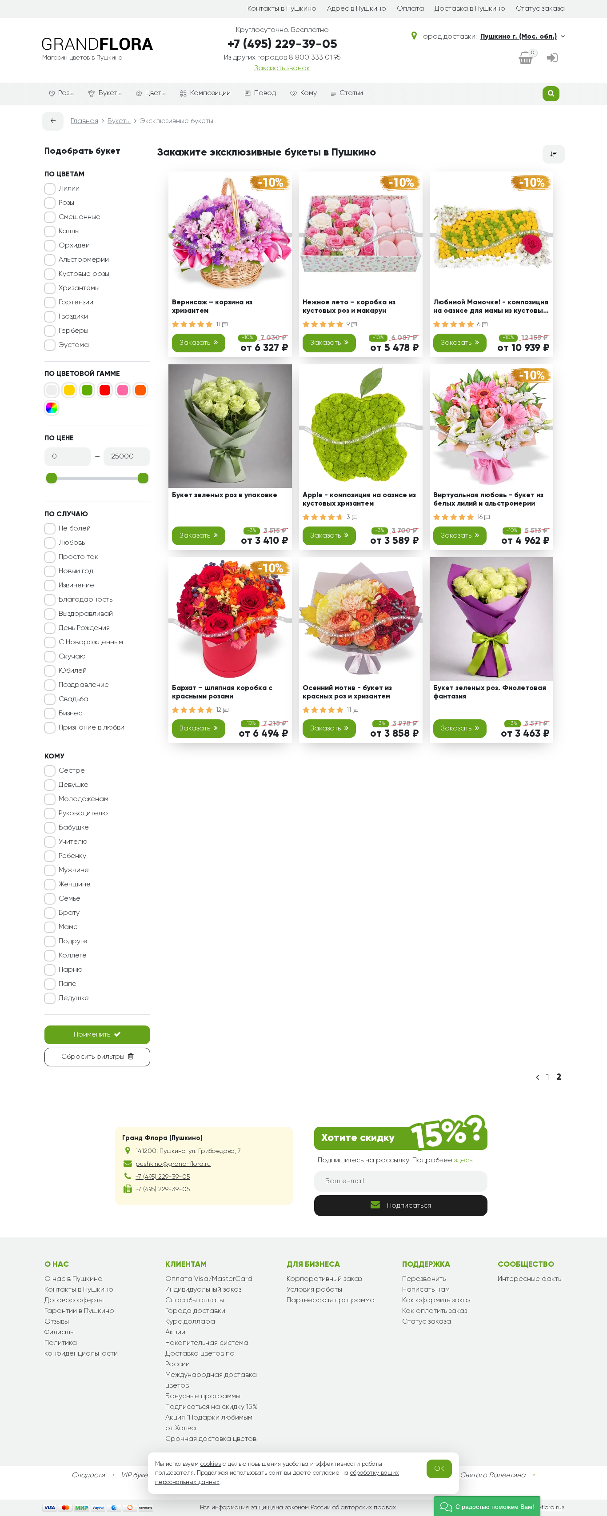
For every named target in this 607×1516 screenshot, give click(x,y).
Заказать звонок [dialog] (282, 68)
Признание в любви (91, 727)
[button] (487, 1506)
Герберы (73, 331)
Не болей (75, 528)
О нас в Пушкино (73, 1279)
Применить (92, 1034)
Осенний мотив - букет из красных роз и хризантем (347, 692)
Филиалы (59, 1332)
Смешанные (79, 217)
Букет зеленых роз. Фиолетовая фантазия (489, 692)
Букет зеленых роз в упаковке (224, 495)
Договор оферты (74, 1300)
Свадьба (73, 699)
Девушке (73, 785)
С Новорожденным (91, 642)
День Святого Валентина (483, 1475)
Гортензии (76, 302)
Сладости (88, 1475)
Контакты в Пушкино (282, 8)
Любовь (72, 543)
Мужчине (74, 870)
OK (439, 1468)
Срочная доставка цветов (210, 1439)
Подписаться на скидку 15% (211, 1407)
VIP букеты (138, 1475)
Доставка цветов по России (200, 1359)
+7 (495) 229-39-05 (282, 44)
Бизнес (70, 713)
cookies (210, 1464)
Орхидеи (74, 245)
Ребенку (72, 856)
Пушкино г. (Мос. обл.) (518, 36)
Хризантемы (79, 288)
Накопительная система (206, 1343)
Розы (66, 93)
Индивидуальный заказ (203, 1289)
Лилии (69, 188)
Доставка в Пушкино (470, 8)
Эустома (74, 345)
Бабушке (74, 827)
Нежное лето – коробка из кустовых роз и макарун (349, 307)
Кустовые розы (84, 274)
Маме (68, 927)
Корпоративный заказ (324, 1279)
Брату (69, 913)
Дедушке (74, 998)
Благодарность (85, 599)
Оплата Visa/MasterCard (208, 1279)
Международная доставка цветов (211, 1380)
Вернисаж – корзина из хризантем (212, 307)
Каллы (69, 231)
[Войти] (552, 58)
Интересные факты (530, 1279)
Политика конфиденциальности (81, 1348)
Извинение (76, 585)
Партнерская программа (331, 1300)
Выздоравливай (86, 614)
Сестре (72, 770)
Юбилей (73, 670)
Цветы (155, 93)
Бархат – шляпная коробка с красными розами (222, 692)
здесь (463, 1160)
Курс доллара (190, 1321)
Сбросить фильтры (92, 1057)
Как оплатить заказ (434, 1311)
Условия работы (314, 1289)
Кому (308, 93)
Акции (175, 1332)
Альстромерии (84, 259)
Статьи (351, 93)
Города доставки (195, 1311)
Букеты (110, 93)
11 (219, 324)
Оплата (410, 8)
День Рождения (84, 628)
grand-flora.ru (541, 1507)
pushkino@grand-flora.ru (173, 1164)
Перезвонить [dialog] (424, 1279)
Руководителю (83, 813)
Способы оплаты (194, 1300)
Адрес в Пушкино (356, 8)
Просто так (78, 557)
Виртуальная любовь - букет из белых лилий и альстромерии (488, 499)
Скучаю (72, 656)
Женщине (75, 884)
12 (219, 710)
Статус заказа (540, 8)
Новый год (76, 571)
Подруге (73, 941)
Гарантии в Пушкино (79, 1311)
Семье (69, 898)
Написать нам (426, 1289)
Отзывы (56, 1321)
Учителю (73, 842)
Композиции (210, 93)
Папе (67, 984)
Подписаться (409, 1205)
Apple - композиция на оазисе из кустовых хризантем (359, 499)
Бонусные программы (202, 1396)
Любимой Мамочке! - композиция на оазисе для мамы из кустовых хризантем (490, 308)
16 (480, 517)
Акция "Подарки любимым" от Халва (210, 1423)
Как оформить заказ (436, 1300)
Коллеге (73, 955)
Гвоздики (73, 316)
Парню (71, 969)
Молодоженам (83, 799)
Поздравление (84, 685)
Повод (265, 93)
